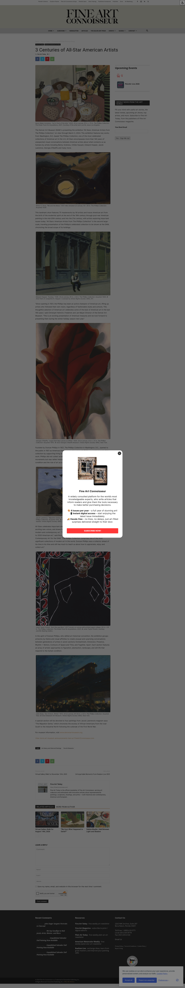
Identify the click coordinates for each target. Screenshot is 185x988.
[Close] (119, 453)
